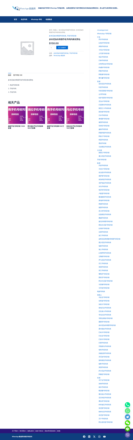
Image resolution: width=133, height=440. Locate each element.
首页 (15, 19)
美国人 (55, 30)
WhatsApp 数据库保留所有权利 (22, 436)
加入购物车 (62, 48)
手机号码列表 (71, 36)
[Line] (127, 429)
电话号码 (24, 19)
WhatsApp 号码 (36, 19)
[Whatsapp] (127, 410)
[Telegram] (127, 416)
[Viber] (127, 435)
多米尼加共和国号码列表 (67, 30)
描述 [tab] (9, 75)
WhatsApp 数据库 (59, 55)
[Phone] (127, 404)
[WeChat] (127, 423)
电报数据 (49, 19)
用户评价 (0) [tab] (17, 75)
